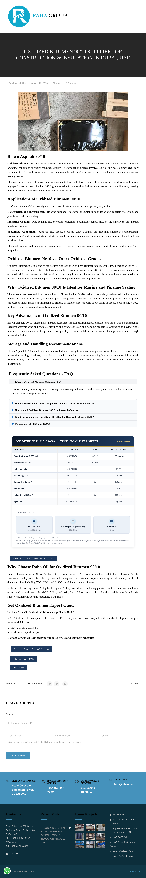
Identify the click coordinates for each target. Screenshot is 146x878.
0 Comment (71, 83)
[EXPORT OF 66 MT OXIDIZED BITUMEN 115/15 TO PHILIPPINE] (100, 827)
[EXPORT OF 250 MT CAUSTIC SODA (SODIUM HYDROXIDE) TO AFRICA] (79, 827)
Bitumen (57, 83)
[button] (73, 382)
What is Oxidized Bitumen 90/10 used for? (38, 382)
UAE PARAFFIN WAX (123, 856)
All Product (118, 815)
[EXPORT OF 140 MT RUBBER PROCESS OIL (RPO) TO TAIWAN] (79, 836)
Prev (136, 683)
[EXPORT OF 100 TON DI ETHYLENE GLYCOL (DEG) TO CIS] (100, 844)
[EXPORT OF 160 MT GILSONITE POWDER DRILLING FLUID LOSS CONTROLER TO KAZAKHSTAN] (100, 836)
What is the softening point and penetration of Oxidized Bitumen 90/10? (54, 403)
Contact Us (135, 872)
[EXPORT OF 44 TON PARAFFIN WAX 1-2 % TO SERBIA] (90, 836)
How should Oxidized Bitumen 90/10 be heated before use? (47, 410)
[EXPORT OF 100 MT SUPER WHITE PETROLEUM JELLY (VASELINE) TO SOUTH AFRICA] (79, 844)
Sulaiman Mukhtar (18, 83)
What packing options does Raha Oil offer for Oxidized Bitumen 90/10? (54, 417)
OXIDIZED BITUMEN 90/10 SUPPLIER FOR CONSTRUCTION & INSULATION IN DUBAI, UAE (53, 835)
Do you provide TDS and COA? (32, 423)
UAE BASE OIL (120, 837)
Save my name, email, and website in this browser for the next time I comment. (45, 742)
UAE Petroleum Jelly (123, 851)
